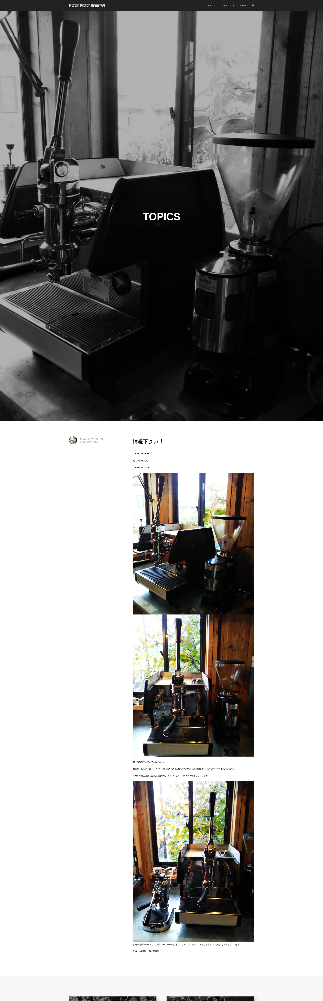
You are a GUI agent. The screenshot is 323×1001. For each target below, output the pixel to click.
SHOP (243, 5)
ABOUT (212, 5)
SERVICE (228, 5)
